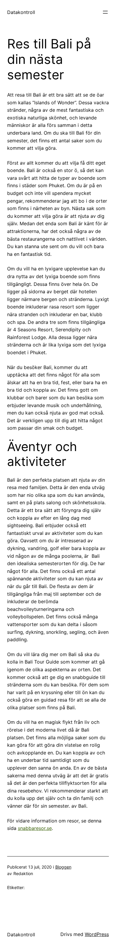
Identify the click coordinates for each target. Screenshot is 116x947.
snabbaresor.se (35, 828)
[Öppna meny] (105, 12)
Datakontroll (21, 12)
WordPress (97, 934)
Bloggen (63, 866)
